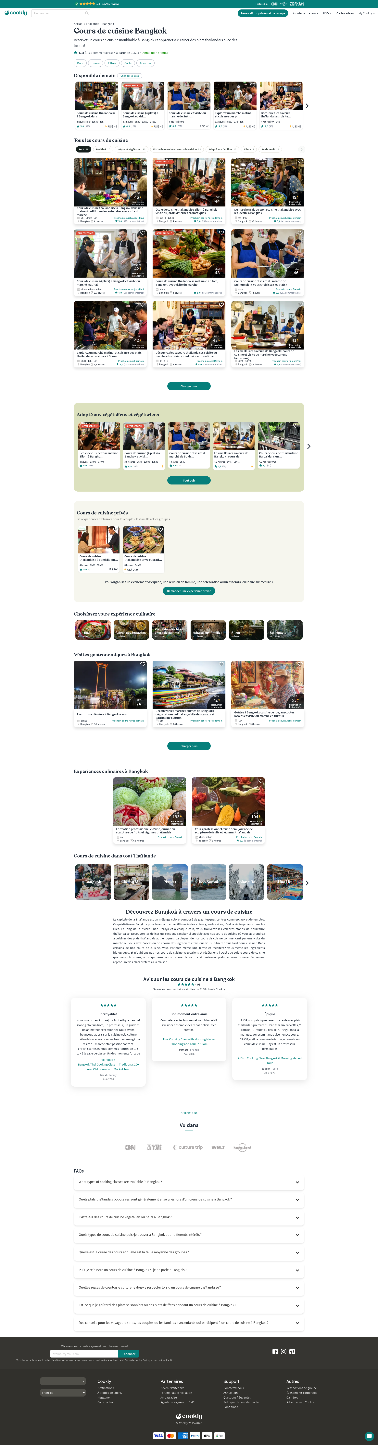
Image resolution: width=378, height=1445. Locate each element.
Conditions (230, 1407)
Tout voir (189, 480)
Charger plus (189, 386)
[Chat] (369, 1436)
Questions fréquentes (237, 1397)
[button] (97, 4)
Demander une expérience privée (189, 591)
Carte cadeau (345, 13)
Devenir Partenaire (172, 1388)
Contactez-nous (233, 1388)
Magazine (103, 1397)
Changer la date (129, 75)
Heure (96, 63)
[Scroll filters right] (301, 149)
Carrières (292, 1397)
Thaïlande (92, 24)
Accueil (78, 24)
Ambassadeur (169, 1397)
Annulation (230, 1393)
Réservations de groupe (301, 1388)
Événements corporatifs (301, 1393)
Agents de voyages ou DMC (177, 1402)
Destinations (105, 1388)
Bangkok (108, 24)
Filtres (112, 63)
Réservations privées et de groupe (263, 13)
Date (80, 63)
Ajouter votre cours (305, 13)
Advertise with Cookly (300, 1402)
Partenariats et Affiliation (176, 1393)
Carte (128, 63)
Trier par (145, 63)
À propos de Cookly (109, 1393)
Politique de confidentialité (157, 1360)
